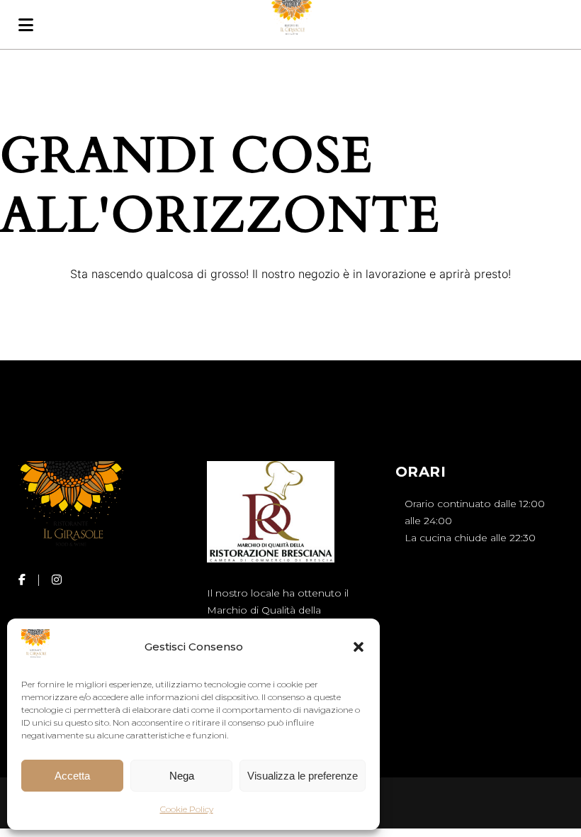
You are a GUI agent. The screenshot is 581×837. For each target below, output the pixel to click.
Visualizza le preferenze (302, 776)
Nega (181, 776)
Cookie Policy (186, 809)
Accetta (72, 776)
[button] (358, 647)
